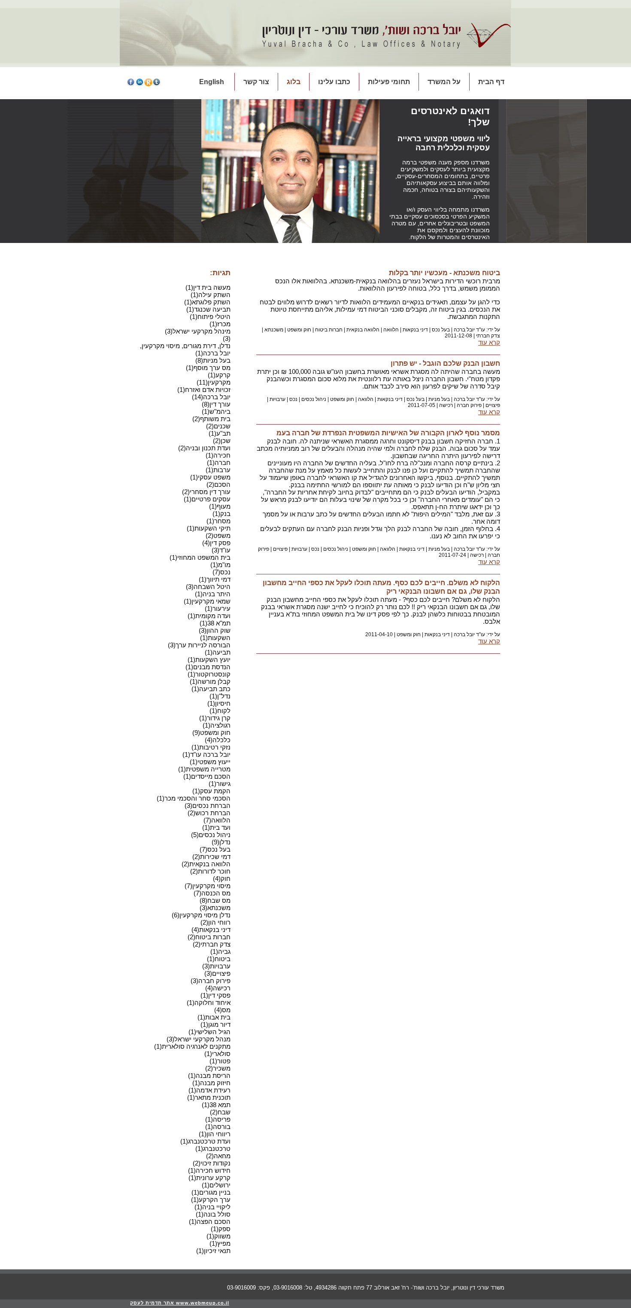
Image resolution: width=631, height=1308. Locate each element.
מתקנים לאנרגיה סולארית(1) (192, 1046)
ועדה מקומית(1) (209, 615)
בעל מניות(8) (213, 360)
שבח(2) (220, 1112)
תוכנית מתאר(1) (209, 1097)
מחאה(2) (218, 1155)
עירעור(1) (218, 608)
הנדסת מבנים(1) (208, 667)
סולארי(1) (217, 1053)
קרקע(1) (219, 375)
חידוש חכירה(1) (209, 1170)
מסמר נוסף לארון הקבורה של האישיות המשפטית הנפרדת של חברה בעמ (388, 433)
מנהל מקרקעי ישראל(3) (199, 1039)
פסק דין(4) (216, 542)
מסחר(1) (218, 521)
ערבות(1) (218, 469)
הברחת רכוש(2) (209, 812)
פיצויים (492, 405)
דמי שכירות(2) (211, 856)
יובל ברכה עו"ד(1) (206, 754)
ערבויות (277, 399)
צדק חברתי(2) (212, 944)
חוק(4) (222, 878)
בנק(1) (221, 513)
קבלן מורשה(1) (210, 681)
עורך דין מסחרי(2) (206, 491)
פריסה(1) (218, 1119)
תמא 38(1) (216, 1104)
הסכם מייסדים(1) (207, 776)
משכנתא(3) (215, 907)
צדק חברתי (488, 336)
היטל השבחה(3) (208, 586)
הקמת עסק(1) (211, 791)
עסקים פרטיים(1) (207, 499)
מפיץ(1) (220, 1243)
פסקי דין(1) (215, 995)
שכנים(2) (218, 426)
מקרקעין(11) (214, 382)
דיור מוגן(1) (215, 1024)
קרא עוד (489, 342)
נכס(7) (221, 572)
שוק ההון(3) (215, 630)
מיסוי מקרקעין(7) (208, 885)
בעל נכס (441, 330)
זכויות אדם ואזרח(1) (204, 389)
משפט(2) (218, 535)
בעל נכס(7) (215, 849)
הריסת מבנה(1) (209, 1075)
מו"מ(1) (220, 564)
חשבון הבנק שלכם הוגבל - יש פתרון (445, 363)
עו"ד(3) (221, 550)
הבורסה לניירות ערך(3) (199, 645)
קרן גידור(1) (215, 718)
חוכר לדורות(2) (210, 871)
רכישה (446, 405)
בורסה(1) (218, 1126)
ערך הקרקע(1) (211, 1199)
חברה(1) (219, 462)
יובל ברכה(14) (211, 397)
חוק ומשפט (299, 330)
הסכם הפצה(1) (210, 1221)
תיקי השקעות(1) (209, 528)
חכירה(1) (218, 455)
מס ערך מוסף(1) (208, 367)
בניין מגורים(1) (211, 1192)
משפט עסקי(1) (210, 477)
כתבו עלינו (334, 81)
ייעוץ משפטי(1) (210, 761)
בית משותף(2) (211, 418)
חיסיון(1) (219, 703)
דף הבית (491, 81)
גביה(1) (220, 951)
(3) (227, 338)
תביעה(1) (218, 652)
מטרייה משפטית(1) (204, 769)
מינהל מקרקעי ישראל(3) (198, 331)
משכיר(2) (218, 1068)
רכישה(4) (218, 988)
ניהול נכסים (313, 399)
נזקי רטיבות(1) (211, 747)
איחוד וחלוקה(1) (209, 1002)
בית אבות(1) (214, 1017)
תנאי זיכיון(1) (213, 1250)
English (211, 81)
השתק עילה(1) (211, 294)
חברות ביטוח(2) (209, 937)
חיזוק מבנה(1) (211, 1082)
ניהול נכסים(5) (211, 834)
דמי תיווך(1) (215, 579)
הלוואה (391, 330)
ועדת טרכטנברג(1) (205, 1141)
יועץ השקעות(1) (209, 659)
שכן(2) (222, 440)
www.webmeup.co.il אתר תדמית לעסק (179, 1302)
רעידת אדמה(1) (209, 1090)
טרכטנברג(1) (213, 1148)
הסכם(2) (218, 484)
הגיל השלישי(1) (209, 1031)
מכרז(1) (220, 324)
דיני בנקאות (415, 330)
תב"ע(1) (220, 433)
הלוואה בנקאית (362, 330)
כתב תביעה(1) (211, 688)
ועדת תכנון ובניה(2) (204, 448)
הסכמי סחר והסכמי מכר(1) (194, 798)
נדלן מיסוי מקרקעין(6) (201, 915)
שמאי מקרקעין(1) (207, 601)
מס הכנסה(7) (212, 893)
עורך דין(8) (216, 404)
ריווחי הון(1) (215, 1134)
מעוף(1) (220, 506)
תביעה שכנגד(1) (208, 309)
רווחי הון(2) (215, 922)
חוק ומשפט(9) (211, 732)
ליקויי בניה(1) (212, 1207)
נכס (293, 399)
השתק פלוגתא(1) (207, 302)
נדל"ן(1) (220, 696)
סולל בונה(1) (213, 1214)
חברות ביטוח (329, 330)
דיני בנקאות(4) (211, 929)
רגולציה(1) (217, 725)
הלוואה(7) (217, 820)
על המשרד (444, 81)
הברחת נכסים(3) (208, 805)
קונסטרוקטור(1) (209, 674)
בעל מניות (439, 399)
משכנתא (273, 330)
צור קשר (256, 81)
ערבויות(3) (216, 966)
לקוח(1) (220, 710)
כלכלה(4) (218, 740)
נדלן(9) (221, 842)
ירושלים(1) (216, 1185)
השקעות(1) (215, 637)
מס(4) (222, 1010)
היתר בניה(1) (213, 594)
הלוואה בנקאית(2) (206, 864)
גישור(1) (220, 783)
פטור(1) (220, 1061)
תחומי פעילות (389, 81)
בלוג (293, 81)
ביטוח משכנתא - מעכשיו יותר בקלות (444, 272)
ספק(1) (221, 1228)
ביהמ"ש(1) (216, 411)
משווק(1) (218, 1236)
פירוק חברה (469, 405)
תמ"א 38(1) (215, 623)
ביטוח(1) (219, 958)
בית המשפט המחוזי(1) (200, 557)
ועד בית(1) (216, 827)
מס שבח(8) (215, 900)
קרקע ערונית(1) (209, 1177)
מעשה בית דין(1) (208, 287)
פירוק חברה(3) (211, 980)
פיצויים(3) (217, 973)
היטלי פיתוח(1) (210, 316)
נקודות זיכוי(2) (212, 1163)
